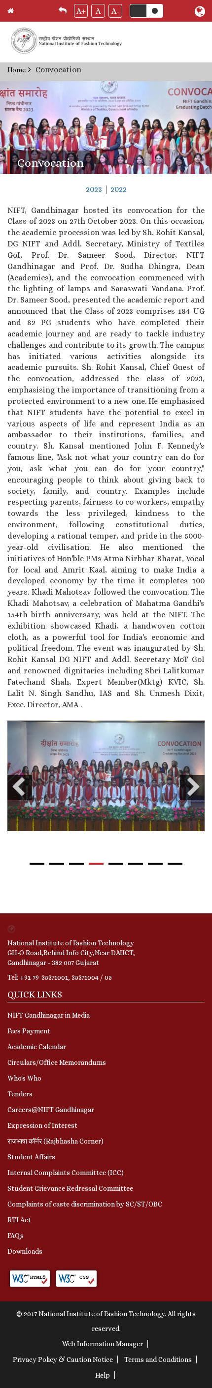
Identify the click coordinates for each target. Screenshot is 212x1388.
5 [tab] (115, 864)
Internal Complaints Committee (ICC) (65, 1173)
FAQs (15, 1235)
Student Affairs (31, 1157)
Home (16, 70)
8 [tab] (175, 864)
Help (102, 1375)
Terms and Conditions (158, 1359)
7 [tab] (155, 864)
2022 (118, 189)
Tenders (20, 1094)
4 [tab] (96, 864)
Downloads (24, 1251)
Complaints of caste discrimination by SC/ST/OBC (84, 1204)
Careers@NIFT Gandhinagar (50, 1110)
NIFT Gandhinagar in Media (48, 1015)
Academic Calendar (36, 1047)
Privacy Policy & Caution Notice (63, 1359)
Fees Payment (28, 1031)
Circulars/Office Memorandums (56, 1062)
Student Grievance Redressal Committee (70, 1188)
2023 (94, 189)
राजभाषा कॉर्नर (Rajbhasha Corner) (55, 1141)
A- (115, 11)
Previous (19, 787)
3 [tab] (76, 864)
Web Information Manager (102, 1344)
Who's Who (24, 1078)
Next (192, 787)
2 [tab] (56, 864)
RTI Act (19, 1220)
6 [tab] (135, 864)
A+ (81, 11)
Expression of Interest (42, 1125)
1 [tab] (37, 864)
